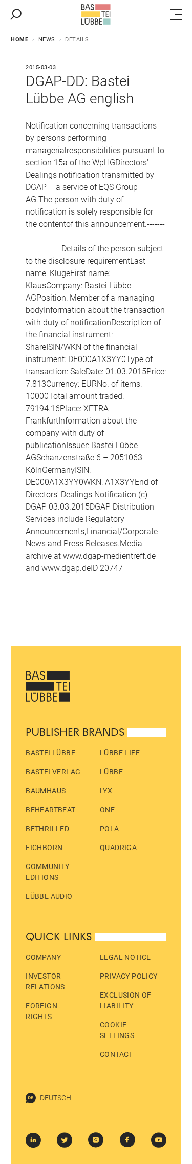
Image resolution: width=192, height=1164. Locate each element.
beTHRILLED (47, 828)
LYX (106, 791)
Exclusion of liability (126, 1000)
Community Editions (48, 871)
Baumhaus (46, 791)
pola (109, 828)
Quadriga (118, 847)
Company (43, 957)
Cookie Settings (117, 1030)
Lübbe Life (120, 753)
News (46, 39)
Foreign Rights (41, 1011)
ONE (107, 810)
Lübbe (111, 772)
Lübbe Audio (49, 896)
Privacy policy (129, 976)
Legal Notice (125, 957)
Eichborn (44, 847)
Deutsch (55, 1098)
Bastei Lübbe (50, 753)
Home (19, 39)
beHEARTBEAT (50, 810)
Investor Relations (45, 981)
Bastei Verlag (53, 772)
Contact (116, 1054)
